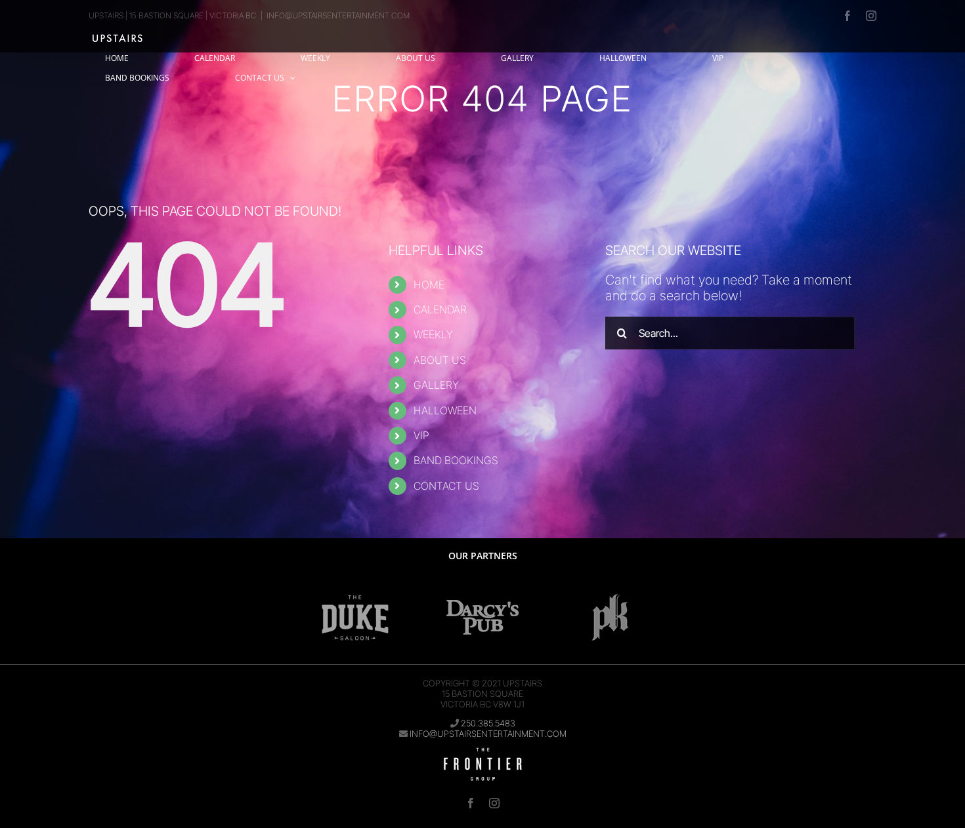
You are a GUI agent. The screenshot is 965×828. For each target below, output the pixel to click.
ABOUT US (440, 359)
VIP (421, 435)
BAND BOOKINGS (456, 460)
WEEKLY (433, 334)
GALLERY (436, 384)
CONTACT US (446, 485)
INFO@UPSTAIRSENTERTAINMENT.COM (338, 15)
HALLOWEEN (445, 410)
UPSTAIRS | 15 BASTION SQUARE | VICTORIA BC (173, 15)
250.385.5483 (488, 723)
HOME (429, 284)
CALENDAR (440, 309)
